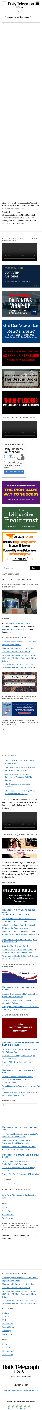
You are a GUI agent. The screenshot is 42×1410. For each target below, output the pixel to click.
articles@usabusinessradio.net (20, 624)
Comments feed (8, 1215)
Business (5, 1313)
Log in (4, 1207)
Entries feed (6, 1211)
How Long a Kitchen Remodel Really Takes (18, 648)
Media (4, 1320)
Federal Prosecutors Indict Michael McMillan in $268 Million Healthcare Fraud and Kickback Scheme (19, 658)
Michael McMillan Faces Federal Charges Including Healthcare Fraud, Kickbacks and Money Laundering (18, 1079)
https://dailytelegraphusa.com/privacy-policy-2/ (21, 1390)
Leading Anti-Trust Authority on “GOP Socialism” (21, 1174)
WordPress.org (7, 1218)
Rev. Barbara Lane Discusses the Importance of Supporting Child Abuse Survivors (19, 777)
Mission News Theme (14, 1401)
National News (7, 1324)
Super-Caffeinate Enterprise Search (15, 946)
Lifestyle (5, 1316)
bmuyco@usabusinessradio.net (13, 629)
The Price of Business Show (15, 914)
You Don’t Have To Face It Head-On (16, 652)
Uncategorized (7, 1334)
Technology (6, 1331)
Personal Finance (8, 1327)
